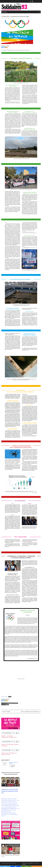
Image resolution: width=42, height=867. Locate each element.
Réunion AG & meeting (12, 810)
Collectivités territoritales (11, 801)
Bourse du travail (4, 801)
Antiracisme (15, 798)
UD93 (10, 18)
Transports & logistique (14, 814)
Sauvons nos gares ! (6, 711)
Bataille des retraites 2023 (11, 800)
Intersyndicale (9, 807)
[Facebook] (2, 47)
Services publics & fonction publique (8, 813)
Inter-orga (17, 805)
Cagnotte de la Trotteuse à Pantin (9, 789)
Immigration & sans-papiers (9, 805)
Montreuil (18, 808)
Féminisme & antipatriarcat (12, 804)
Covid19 (9, 802)
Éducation (3, 815)
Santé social (8, 811)
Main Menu (5, 11)
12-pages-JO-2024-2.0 (4, 696)
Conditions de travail (4, 802)
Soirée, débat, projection (5, 814)
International (3, 807)
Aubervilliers (4, 800)
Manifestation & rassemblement (8, 808)
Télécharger (9, 696)
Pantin (2, 810)
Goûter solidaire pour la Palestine (13, 763)
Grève (2, 805)
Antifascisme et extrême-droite (6, 798)
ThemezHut (24, 864)
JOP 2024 (7, 704)
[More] (7, 47)
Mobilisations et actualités (13, 703)
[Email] (5, 47)
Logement (14, 807)
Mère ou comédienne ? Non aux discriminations (30, 711)
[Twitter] (3, 47)
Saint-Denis (3, 811)
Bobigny (18, 800)
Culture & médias (14, 802)
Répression (6, 810)
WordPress (31, 863)
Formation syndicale (4, 804)
